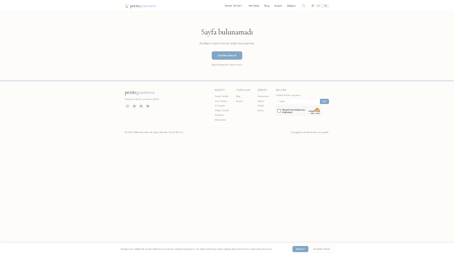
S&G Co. (180, 132)
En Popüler (220, 105)
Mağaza (291, 5)
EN (318, 6)
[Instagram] (127, 106)
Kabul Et (300, 249)
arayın (238, 64)
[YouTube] (147, 106)
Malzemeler (220, 119)
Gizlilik (261, 105)
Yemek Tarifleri (233, 5)
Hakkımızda (263, 96)
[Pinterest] (141, 106)
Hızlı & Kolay (221, 101)
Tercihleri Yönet (321, 249)
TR (325, 6)
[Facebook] (134, 106)
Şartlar (261, 110)
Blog (266, 5)
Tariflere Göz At (227, 55)
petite (143, 5)
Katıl (324, 101)
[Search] (304, 6)
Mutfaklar (254, 5)
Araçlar (278, 5)
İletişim (261, 101)
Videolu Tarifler (222, 110)
